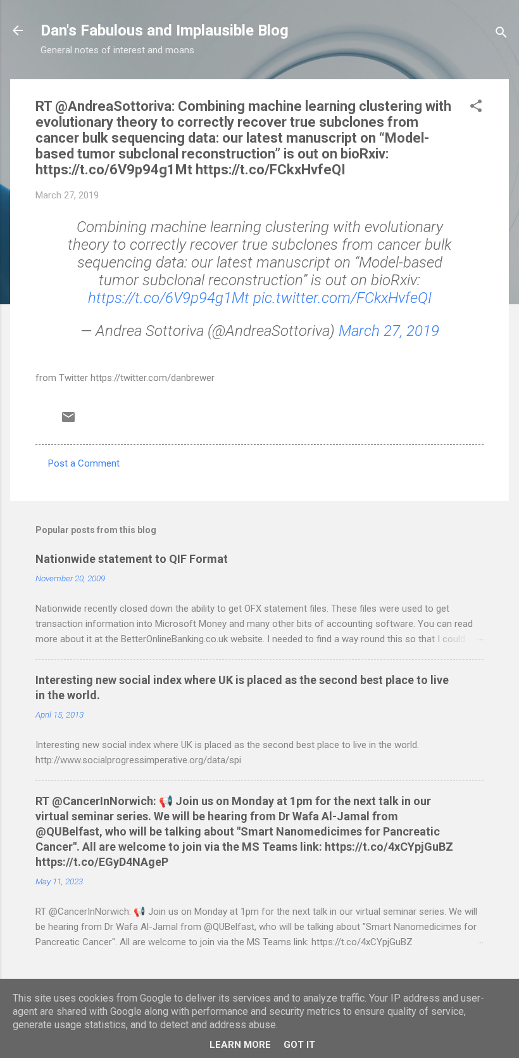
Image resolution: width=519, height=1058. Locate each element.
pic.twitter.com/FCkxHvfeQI (342, 298)
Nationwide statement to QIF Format (131, 558)
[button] (476, 108)
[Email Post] (68, 421)
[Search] (501, 34)
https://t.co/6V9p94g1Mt (168, 298)
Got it (299, 1044)
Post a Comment (84, 463)
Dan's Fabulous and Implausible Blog (165, 30)
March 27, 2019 (389, 331)
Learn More (240, 1044)
